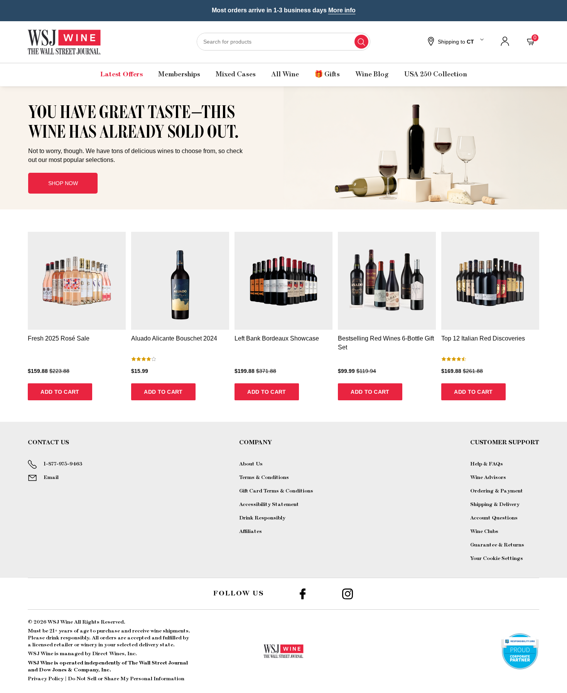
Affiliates (250, 531)
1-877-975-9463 (63, 464)
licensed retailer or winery (64, 644)
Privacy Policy (46, 678)
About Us (251, 464)
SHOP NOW (63, 183)
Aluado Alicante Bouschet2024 (174, 338)
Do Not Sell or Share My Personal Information (126, 678)
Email (51, 477)
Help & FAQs (486, 464)
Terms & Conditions (264, 477)
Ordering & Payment (496, 491)
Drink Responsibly (262, 518)
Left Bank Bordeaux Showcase (277, 338)
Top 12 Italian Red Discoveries (483, 338)
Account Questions (494, 518)
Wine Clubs (484, 531)
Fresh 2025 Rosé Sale (58, 338)
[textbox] (139, 133)
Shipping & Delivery (495, 504)
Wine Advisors (488, 477)
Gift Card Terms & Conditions (276, 491)
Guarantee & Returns (497, 545)
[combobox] (283, 42)
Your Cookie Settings (496, 558)
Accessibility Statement (269, 504)
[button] (455, 42)
